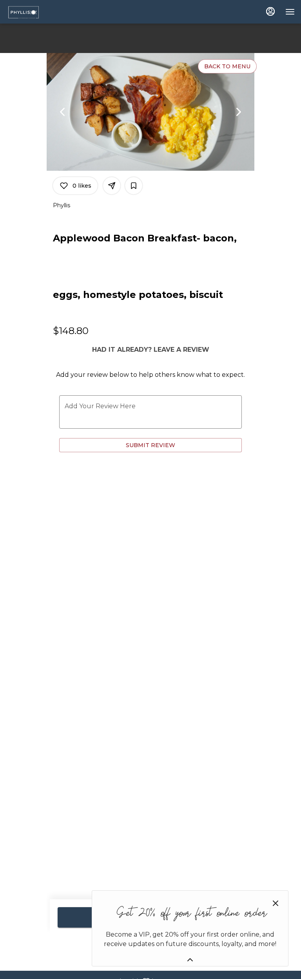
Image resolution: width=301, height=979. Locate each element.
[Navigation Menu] (290, 11)
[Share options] (111, 185)
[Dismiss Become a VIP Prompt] (275, 903)
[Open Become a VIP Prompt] (190, 959)
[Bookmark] (133, 185)
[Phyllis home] (41, 12)
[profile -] (270, 11)
